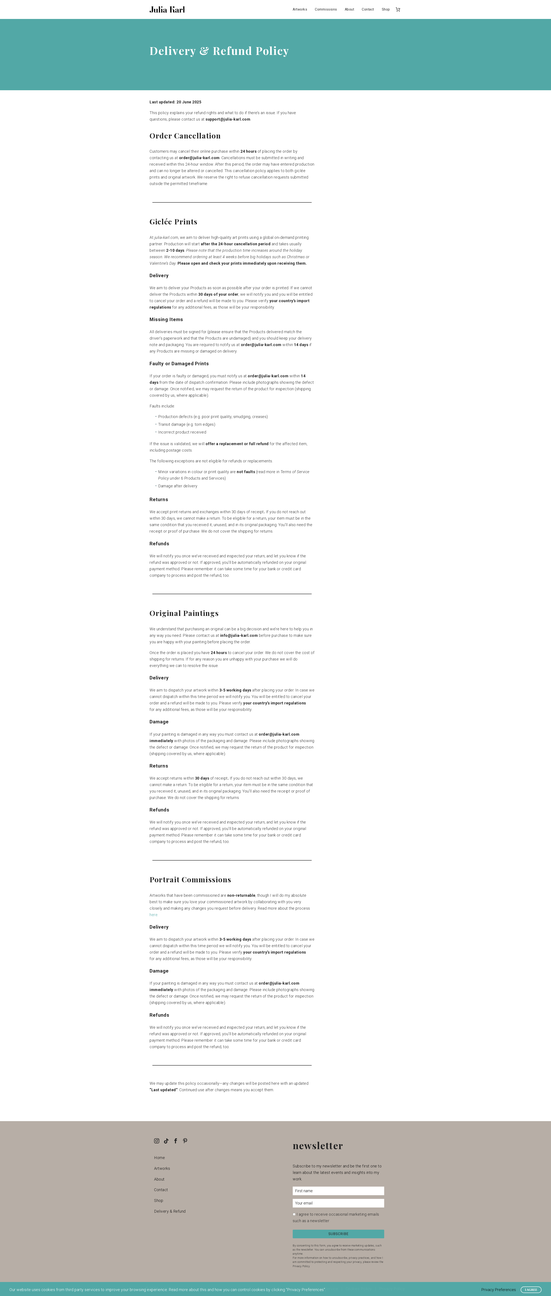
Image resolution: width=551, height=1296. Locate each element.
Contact (368, 9)
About (349, 9)
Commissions (326, 9)
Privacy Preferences (498, 1289)
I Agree (531, 1289)
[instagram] (156, 1141)
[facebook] (175, 1141)
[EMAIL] (338, 1204)
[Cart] (400, 9)
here (154, 914)
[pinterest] (185, 1141)
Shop (386, 9)
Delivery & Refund (170, 1211)
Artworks (300, 9)
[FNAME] (338, 1192)
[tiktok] (166, 1141)
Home (159, 1157)
